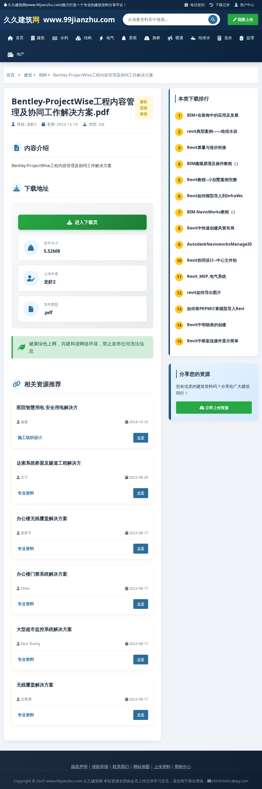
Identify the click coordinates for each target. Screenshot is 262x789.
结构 (87, 37)
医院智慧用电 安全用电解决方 (47, 407)
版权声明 (79, 766)
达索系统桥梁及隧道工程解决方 (49, 463)
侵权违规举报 (143, 107)
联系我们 (121, 766)
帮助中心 (183, 766)
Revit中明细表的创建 (206, 324)
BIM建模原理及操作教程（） (213, 163)
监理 (249, 37)
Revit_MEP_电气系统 (206, 276)
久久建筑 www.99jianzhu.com (59, 19)
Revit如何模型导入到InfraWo (215, 196)
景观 (132, 37)
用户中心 (246, 4)
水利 (63, 37)
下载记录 (222, 4)
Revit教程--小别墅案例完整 (212, 179)
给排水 (204, 37)
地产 (20, 54)
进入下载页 (86, 222)
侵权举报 (100, 766)
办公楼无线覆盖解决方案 (42, 518)
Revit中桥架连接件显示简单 (212, 341)
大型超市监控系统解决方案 (44, 629)
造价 (227, 37)
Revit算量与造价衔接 (206, 147)
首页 (19, 37)
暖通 (178, 37)
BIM (43, 75)
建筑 (41, 37)
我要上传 (245, 19)
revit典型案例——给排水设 (212, 131)
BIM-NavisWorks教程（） (212, 212)
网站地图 (141, 766)
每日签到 (197, 4)
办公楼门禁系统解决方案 (42, 574)
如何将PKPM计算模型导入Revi (215, 308)
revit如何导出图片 (204, 292)
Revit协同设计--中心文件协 (212, 260)
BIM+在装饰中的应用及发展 (212, 115)
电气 (109, 37)
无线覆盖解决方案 (35, 685)
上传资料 (162, 766)
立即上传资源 (216, 407)
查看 (140, 437)
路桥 (155, 37)
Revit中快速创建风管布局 (210, 228)
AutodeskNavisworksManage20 (219, 244)
